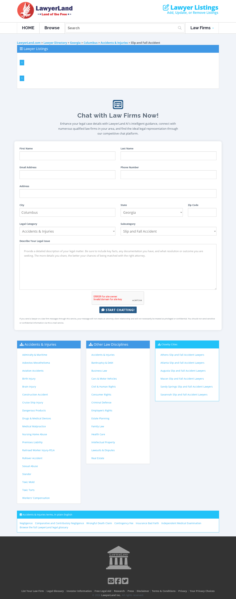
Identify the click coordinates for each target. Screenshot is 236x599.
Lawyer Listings (193, 7)
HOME (28, 27)
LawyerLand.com (29, 43)
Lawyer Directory (55, 43)
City (22, 205)
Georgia (75, 43)
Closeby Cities (169, 344)
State (124, 205)
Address (24, 186)
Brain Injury (29, 386)
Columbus (91, 43)
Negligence (26, 523)
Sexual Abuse (30, 466)
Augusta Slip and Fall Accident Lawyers (183, 370)
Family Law (97, 426)
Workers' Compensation (36, 498)
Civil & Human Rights (103, 386)
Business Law (99, 370)
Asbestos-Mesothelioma (36, 362)
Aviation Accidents (33, 370)
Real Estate (97, 458)
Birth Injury (28, 378)
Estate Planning (100, 418)
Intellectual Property (103, 442)
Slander (26, 474)
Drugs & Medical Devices (36, 418)
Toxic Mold (28, 482)
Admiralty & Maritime (34, 354)
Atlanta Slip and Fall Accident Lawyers (182, 362)
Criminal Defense (101, 402)
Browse (52, 27)
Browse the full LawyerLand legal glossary (44, 527)
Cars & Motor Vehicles (104, 378)
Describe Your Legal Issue (35, 241)
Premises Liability (32, 442)
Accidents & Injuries (114, 43)
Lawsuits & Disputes (103, 450)
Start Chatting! (120, 310)
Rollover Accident (32, 458)
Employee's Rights (101, 410)
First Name (26, 148)
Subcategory (128, 223)
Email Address (28, 167)
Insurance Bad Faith (147, 523)
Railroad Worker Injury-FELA (38, 450)
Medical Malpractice (34, 426)
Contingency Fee (123, 523)
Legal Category (28, 223)
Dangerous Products (34, 410)
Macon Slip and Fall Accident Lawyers (182, 378)
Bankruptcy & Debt (102, 362)
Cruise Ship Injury (32, 402)
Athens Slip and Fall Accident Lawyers (182, 354)
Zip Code (193, 205)
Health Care (98, 434)
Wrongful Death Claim (99, 523)
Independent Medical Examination (181, 523)
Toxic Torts (28, 490)
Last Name (127, 148)
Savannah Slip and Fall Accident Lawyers (184, 394)
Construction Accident (35, 394)
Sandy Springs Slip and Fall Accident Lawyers (187, 386)
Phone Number (130, 167)
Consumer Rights (101, 394)
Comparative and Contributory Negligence (59, 523)
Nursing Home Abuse (34, 434)
